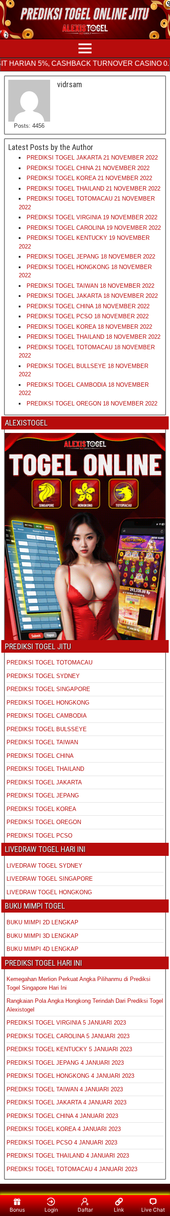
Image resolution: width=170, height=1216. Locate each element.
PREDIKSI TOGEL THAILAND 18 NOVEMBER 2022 (93, 337)
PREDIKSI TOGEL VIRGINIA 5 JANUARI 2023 (67, 1022)
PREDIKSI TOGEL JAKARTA (44, 782)
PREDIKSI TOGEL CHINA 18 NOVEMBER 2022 (88, 306)
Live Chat (153, 1209)
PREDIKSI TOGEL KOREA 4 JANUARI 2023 (64, 1129)
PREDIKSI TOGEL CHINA (40, 756)
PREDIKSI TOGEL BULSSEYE (47, 729)
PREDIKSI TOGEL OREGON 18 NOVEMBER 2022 (92, 403)
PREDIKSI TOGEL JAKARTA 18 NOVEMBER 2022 (92, 296)
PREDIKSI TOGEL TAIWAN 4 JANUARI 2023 (65, 1089)
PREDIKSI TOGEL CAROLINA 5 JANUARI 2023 (68, 1036)
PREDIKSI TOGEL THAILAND (45, 769)
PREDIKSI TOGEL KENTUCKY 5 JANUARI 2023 (69, 1049)
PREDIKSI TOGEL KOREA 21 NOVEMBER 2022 (89, 178)
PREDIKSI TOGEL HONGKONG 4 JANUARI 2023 (70, 1076)
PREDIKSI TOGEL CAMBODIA (47, 715)
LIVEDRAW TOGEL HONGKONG (49, 892)
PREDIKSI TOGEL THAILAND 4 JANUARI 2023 (68, 1155)
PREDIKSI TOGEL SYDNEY (43, 676)
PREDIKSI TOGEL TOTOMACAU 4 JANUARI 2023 (72, 1169)
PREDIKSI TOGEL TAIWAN (42, 742)
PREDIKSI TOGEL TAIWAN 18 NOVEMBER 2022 (90, 286)
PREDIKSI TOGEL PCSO (39, 835)
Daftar (85, 1209)
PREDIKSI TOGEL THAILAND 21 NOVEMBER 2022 (93, 188)
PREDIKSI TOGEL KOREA (41, 809)
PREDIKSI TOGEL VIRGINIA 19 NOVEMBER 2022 (92, 217)
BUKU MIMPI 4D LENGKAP (42, 949)
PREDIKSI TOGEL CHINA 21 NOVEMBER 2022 (88, 168)
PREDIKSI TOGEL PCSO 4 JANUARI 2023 (62, 1142)
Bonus (17, 1209)
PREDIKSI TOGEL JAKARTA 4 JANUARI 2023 (66, 1102)
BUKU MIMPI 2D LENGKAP (42, 922)
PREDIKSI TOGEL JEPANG (43, 795)
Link (119, 1209)
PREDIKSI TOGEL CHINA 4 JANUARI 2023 (62, 1116)
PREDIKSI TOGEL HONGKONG (48, 702)
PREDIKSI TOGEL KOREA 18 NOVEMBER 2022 (89, 327)
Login (51, 1209)
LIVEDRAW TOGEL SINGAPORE (50, 878)
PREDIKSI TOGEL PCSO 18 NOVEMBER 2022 (88, 316)
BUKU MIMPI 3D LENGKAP (42, 936)
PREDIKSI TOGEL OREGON (44, 822)
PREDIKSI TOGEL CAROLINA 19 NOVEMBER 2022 (94, 228)
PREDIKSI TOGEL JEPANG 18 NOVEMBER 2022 (91, 256)
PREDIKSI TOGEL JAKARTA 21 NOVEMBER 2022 (92, 157)
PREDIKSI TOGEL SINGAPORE (48, 689)
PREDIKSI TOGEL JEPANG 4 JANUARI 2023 (65, 1062)
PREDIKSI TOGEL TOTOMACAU (49, 662)
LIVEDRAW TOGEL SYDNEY (44, 865)
